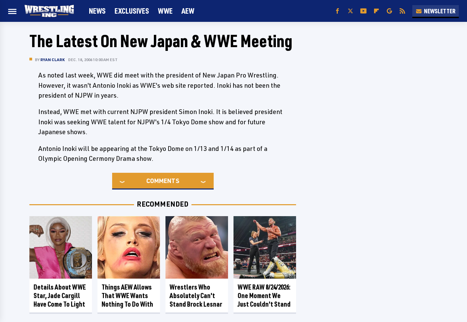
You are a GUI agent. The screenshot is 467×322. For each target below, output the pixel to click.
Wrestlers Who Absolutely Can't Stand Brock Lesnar (196, 295)
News (97, 10)
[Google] (389, 11)
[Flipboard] (376, 11)
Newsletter (439, 11)
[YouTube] (363, 11)
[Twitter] (350, 11)
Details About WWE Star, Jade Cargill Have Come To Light (60, 295)
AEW (188, 10)
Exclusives (132, 10)
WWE (165, 10)
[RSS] (402, 11)
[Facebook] (337, 11)
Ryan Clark (52, 59)
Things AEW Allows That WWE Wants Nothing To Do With (127, 295)
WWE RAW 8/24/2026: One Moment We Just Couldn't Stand (264, 295)
